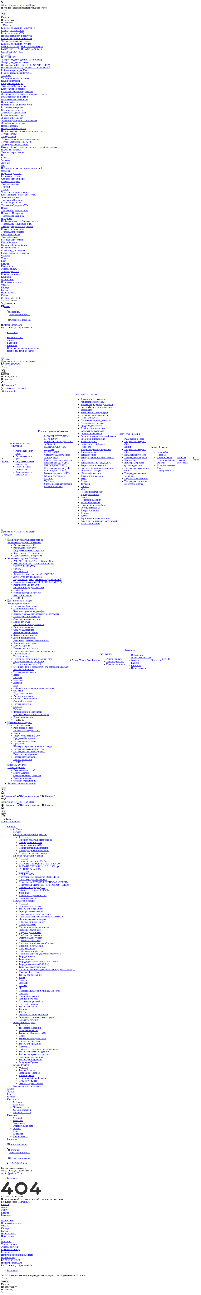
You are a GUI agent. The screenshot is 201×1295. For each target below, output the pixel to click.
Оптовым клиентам (11, 1223)
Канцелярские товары (30, 906)
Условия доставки (10, 1247)
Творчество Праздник (30, 1028)
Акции (4, 1207)
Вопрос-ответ (8, 1257)
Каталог (17, 832)
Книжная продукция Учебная (34, 861)
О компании (7, 1220)
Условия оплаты (9, 1244)
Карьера (5, 1228)
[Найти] (3, 14)
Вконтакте (12, 332)
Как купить (18, 1104)
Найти (5, 1281)
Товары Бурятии (27, 1070)
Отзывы (5, 1225)
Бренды (5, 1212)
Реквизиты (6, 1252)
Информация (7, 1236)
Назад (19, 829)
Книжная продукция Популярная (35, 840)
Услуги (4, 1210)
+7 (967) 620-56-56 (11, 298)
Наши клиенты (8, 1233)
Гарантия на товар (10, 1249)
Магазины (6, 1241)
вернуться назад (9, 1202)
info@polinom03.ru (12, 325)
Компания (18, 1120)
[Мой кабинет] (2, 793)
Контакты (6, 1231)
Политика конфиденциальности (17, 1255)
